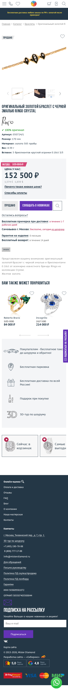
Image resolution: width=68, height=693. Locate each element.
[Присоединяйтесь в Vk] (5, 641)
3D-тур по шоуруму (34, 424)
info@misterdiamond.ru (17, 556)
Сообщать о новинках (36, 205)
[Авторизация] (56, 3)
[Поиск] (64, 3)
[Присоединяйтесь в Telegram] (12, 641)
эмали (6, 249)
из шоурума (57, 229)
